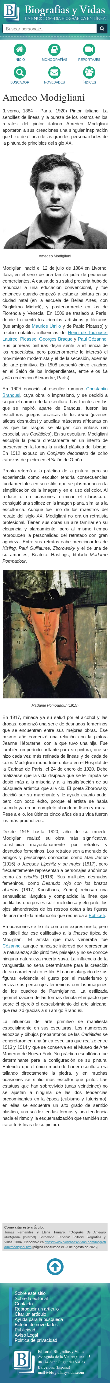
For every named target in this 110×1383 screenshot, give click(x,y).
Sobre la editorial (31, 1298)
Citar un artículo (30, 1314)
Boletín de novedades (36, 1324)
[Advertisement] (55, 1175)
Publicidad (25, 1329)
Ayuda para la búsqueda (39, 1319)
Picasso (28, 339)
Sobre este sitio (30, 1293)
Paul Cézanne (92, 339)
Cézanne (11, 945)
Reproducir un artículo (37, 1308)
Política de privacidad (36, 1340)
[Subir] (55, 1274)
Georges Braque (55, 339)
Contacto (24, 1303)
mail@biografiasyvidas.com (61, 1372)
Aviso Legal (26, 1335)
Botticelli (97, 915)
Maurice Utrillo (46, 326)
